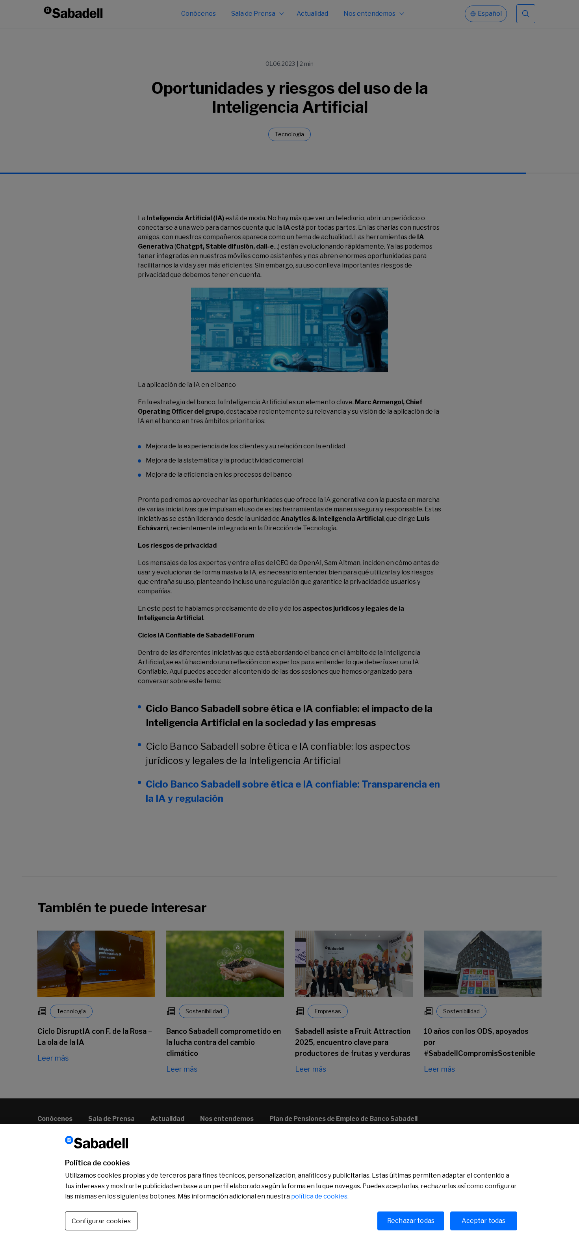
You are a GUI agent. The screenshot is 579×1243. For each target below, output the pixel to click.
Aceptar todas (483, 1220)
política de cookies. (320, 1196)
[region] (289, 1183)
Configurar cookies (101, 1221)
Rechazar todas (410, 1220)
